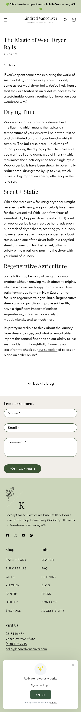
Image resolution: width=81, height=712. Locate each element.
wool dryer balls (35, 85)
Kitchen (13, 585)
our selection (47, 350)
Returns (48, 577)
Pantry (12, 594)
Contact (49, 602)
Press (46, 594)
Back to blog (43, 383)
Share (11, 65)
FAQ (44, 568)
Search (47, 560)
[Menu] (6, 20)
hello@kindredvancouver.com (26, 649)
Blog (45, 585)
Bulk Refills (16, 568)
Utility (12, 602)
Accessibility (52, 610)
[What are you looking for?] (65, 20)
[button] (74, 20)
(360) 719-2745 (16, 644)
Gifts (10, 577)
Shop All (13, 610)
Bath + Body (16, 560)
